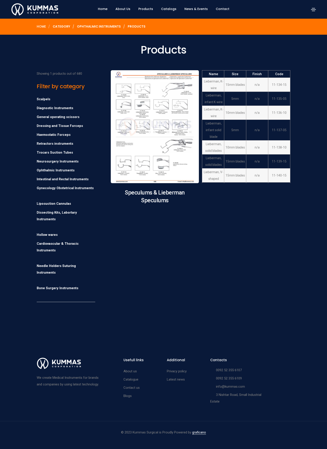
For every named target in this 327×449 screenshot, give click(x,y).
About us (130, 371)
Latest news (176, 379)
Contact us (131, 388)
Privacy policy (177, 371)
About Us (122, 9)
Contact (222, 9)
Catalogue (130, 379)
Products (145, 9)
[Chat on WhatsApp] (7, 438)
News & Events (196, 9)
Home (102, 9)
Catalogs (168, 9)
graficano (199, 432)
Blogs (127, 396)
